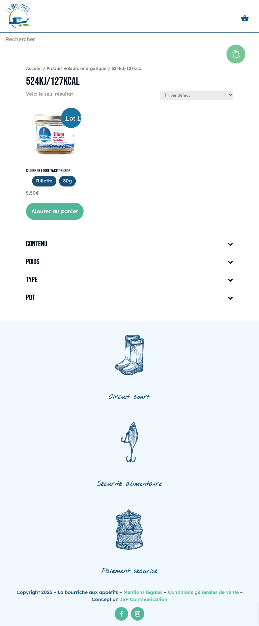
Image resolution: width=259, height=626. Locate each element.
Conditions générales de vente (203, 592)
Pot (30, 298)
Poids (32, 262)
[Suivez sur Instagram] (137, 614)
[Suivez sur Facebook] (121, 614)
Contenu (36, 244)
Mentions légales (143, 592)
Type (31, 280)
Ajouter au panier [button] (54, 211)
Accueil (33, 68)
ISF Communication (143, 599)
